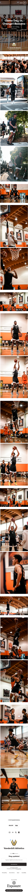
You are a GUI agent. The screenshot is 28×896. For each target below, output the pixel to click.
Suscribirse (14, 864)
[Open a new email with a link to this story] (9, 832)
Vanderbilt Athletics (15, 47)
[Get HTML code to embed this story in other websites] (12, 832)
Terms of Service (12, 872)
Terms (20, 868)
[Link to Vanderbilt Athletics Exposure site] (14, 44)
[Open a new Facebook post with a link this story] (19, 832)
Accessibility (24, 872)
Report (18, 872)
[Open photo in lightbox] (14, 63)
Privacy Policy (4, 872)
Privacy (17, 868)
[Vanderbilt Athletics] (14, 842)
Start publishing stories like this (14, 890)
